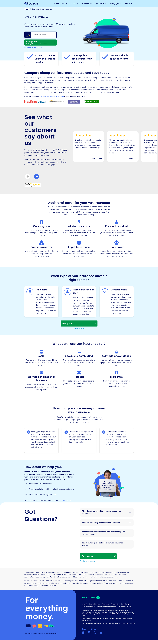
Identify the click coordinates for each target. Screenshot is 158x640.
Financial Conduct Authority (112, 618)
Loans (73, 3)
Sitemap (97, 604)
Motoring (85, 3)
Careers (91, 604)
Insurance (100, 3)
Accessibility (105, 604)
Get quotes (36, 42)
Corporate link (122, 606)
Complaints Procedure (88, 606)
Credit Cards (59, 3)
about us (62, 500)
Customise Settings (110, 606)
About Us (84, 604)
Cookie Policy (125, 604)
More (127, 3)
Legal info (100, 606)
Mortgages (114, 3)
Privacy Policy (115, 604)
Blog (129, 606)
